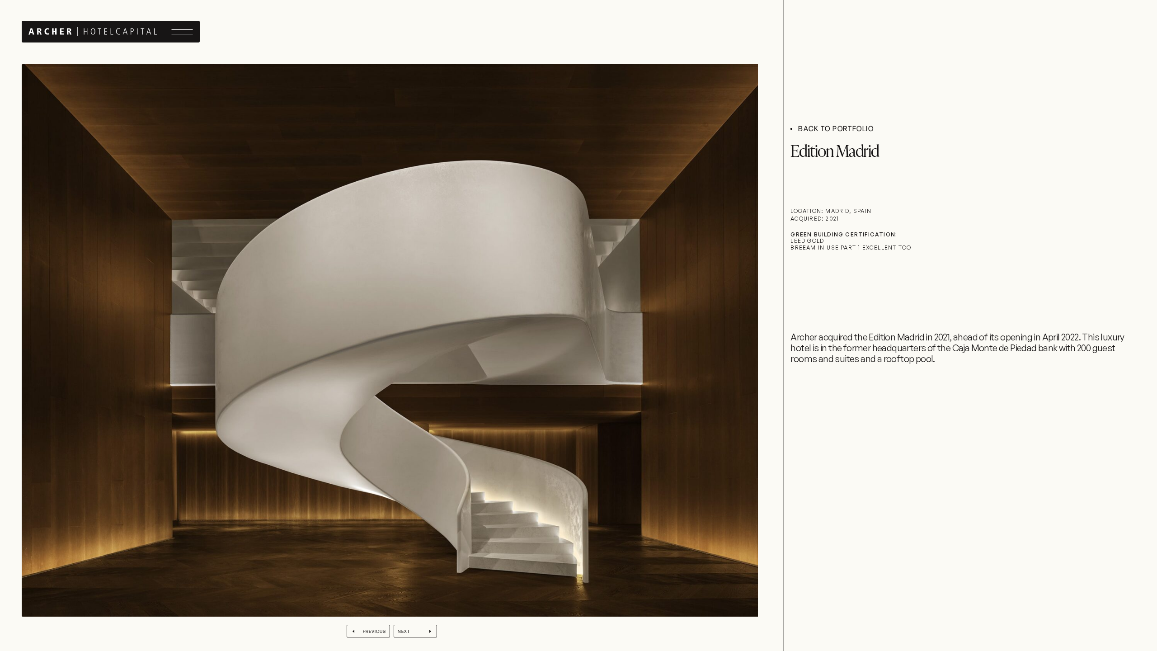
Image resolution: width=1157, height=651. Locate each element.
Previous (374, 631)
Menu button (182, 32)
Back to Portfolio (836, 129)
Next (404, 631)
